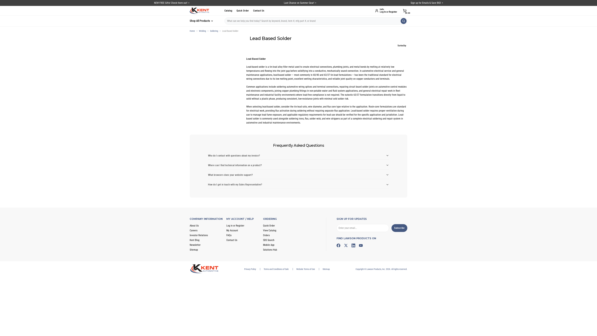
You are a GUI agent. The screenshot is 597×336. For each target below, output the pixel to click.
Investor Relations (199, 235)
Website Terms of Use (305, 269)
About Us (194, 225)
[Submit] (404, 21)
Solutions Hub (270, 249)
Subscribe (399, 227)
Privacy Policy (250, 269)
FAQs (228, 235)
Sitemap (194, 249)
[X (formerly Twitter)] (346, 245)
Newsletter (195, 244)
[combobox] (315, 21)
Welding (202, 31)
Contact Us (258, 10)
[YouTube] (361, 245)
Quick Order (242, 10)
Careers (193, 230)
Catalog (228, 10)
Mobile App (268, 244)
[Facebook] (338, 245)
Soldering (214, 31)
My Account (232, 230)
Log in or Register (235, 225)
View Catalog (269, 230)
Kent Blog (194, 240)
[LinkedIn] (353, 245)
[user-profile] (377, 11)
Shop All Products (200, 20)
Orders (266, 235)
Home (192, 31)
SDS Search (268, 240)
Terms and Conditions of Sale (276, 269)
